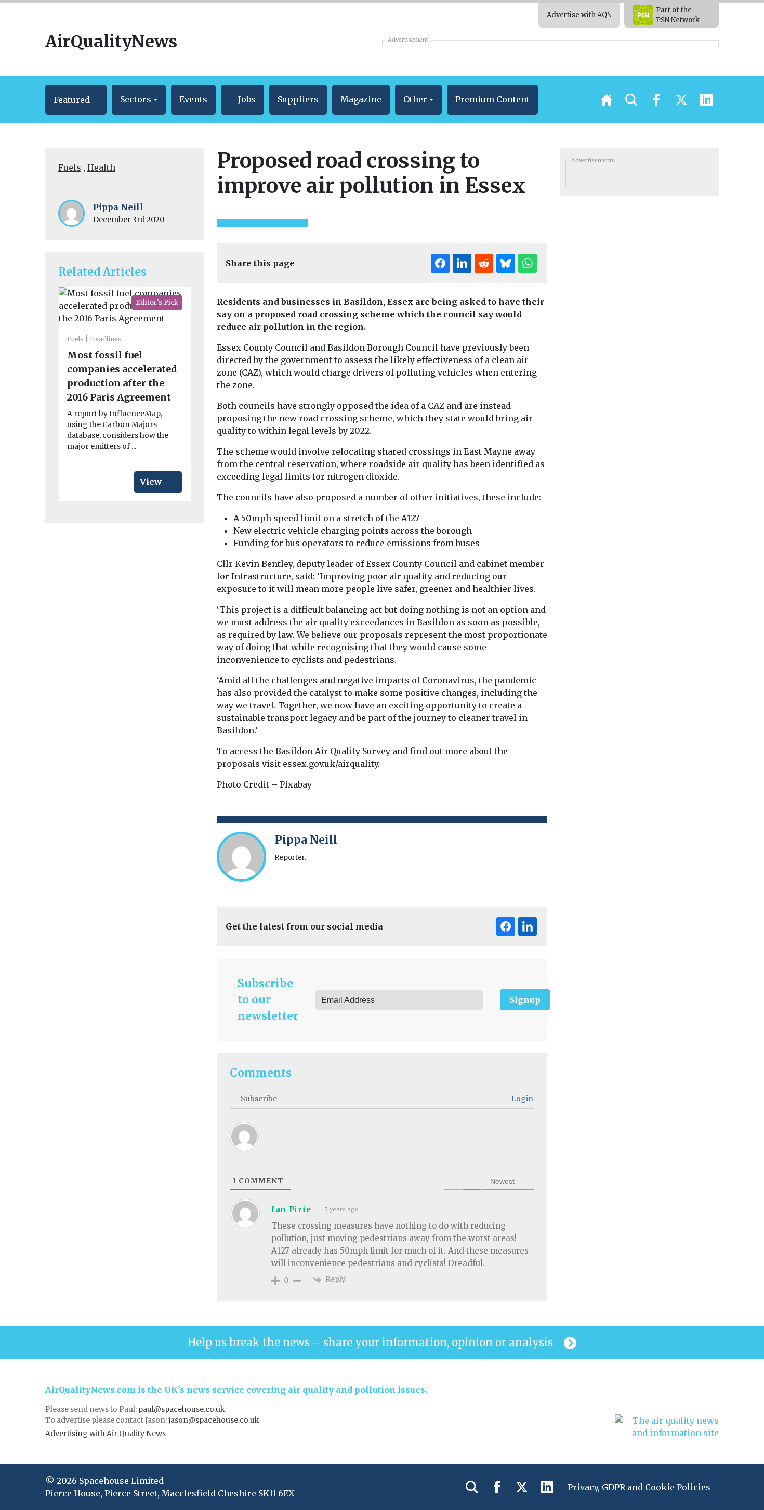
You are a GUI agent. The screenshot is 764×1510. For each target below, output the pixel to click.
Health (101, 167)
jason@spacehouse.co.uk (214, 1420)
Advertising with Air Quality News (105, 1433)
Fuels (69, 167)
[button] (76, 100)
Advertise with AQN (579, 14)
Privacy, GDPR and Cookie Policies (639, 1487)
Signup (525, 1000)
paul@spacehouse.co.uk (182, 1409)
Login (521, 1098)
